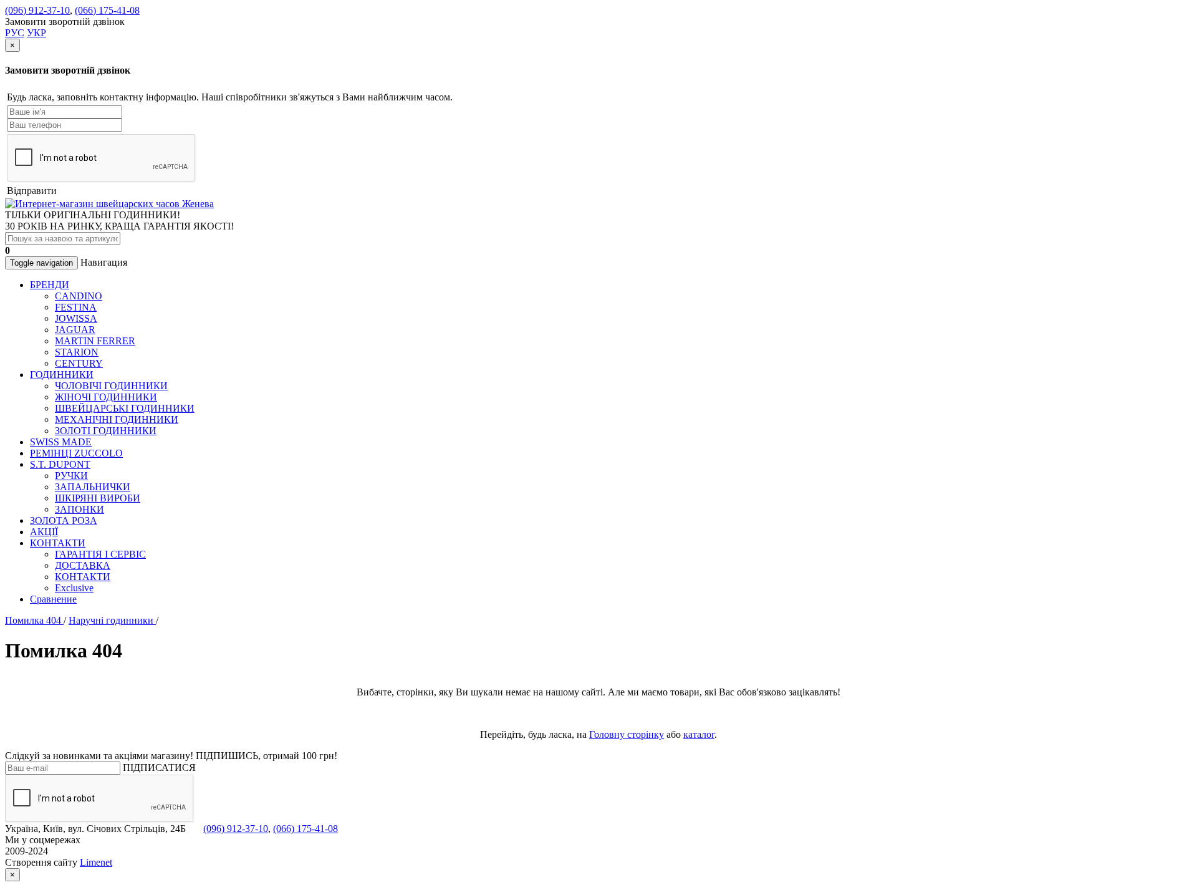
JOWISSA (76, 318)
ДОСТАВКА (82, 565)
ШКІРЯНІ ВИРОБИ (97, 498)
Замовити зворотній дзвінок (65, 21)
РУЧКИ (71, 475)
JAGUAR (75, 329)
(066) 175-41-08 (107, 10)
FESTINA (76, 307)
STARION (77, 352)
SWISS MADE (61, 442)
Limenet (96, 862)
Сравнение (53, 599)
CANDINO (78, 296)
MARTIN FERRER (95, 341)
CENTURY (79, 363)
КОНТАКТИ (57, 543)
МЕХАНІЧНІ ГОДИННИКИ (116, 419)
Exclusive (74, 588)
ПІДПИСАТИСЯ (159, 767)
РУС (14, 32)
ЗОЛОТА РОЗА (63, 520)
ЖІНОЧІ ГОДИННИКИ (106, 397)
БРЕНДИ (49, 284)
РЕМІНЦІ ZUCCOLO (76, 453)
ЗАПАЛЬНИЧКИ (92, 486)
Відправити (32, 190)
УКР (36, 32)
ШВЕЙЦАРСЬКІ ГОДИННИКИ (125, 408)
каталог (698, 734)
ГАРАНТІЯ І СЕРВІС (100, 554)
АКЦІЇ (44, 531)
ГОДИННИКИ (62, 374)
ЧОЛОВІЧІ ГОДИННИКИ (111, 385)
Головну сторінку (626, 734)
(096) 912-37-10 (37, 10)
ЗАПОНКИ (79, 509)
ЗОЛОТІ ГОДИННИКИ (105, 430)
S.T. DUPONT (60, 464)
